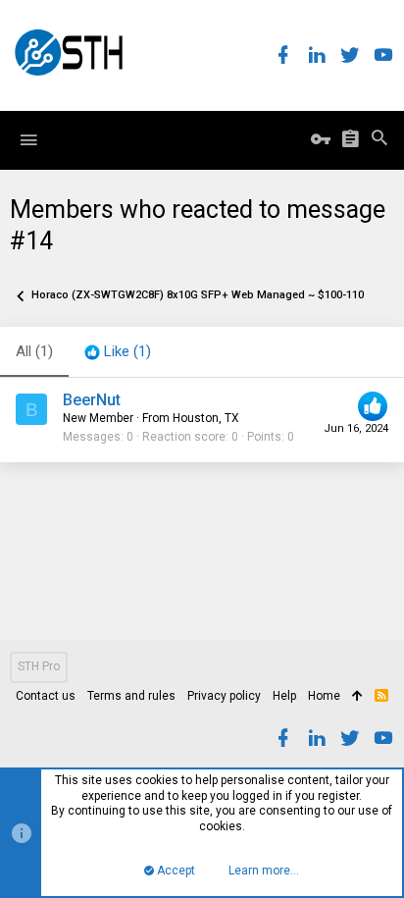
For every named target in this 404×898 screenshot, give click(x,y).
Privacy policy (224, 696)
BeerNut (92, 400)
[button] (28, 140)
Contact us (46, 696)
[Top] (357, 697)
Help (284, 696)
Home (324, 696)
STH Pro (39, 666)
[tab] (118, 352)
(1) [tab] (34, 351)
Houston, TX (206, 418)
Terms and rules (131, 696)
